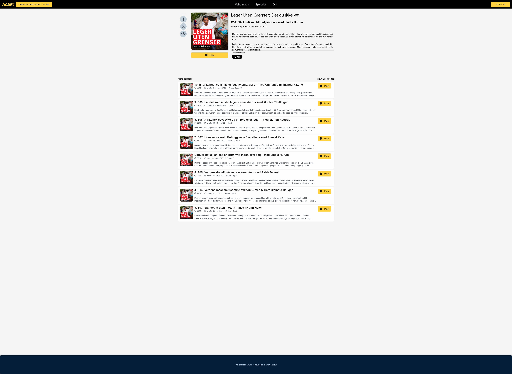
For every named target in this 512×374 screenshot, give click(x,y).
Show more (240, 52)
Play (212, 55)
